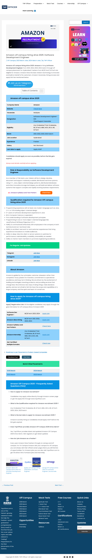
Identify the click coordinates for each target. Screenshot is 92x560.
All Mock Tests (43, 518)
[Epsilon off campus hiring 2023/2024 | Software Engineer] (32, 462)
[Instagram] (67, 557)
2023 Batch (11, 374)
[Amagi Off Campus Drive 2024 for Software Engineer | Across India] (50, 462)
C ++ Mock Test (44, 506)
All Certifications (63, 529)
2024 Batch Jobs (35, 60)
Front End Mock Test (45, 511)
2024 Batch (38, 371)
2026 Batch (23, 502)
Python (60, 509)
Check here (38, 109)
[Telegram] (72, 557)
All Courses (61, 511)
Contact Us (81, 518)
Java (59, 504)
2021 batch (22, 514)
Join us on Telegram (20, 84)
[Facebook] (64, 557)
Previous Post (7, 485)
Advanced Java (63, 522)
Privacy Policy (81, 509)
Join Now (36, 253)
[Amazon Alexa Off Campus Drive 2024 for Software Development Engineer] (14, 462)
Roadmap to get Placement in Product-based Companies (26, 352)
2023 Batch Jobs (22, 60)
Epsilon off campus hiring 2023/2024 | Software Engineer (32, 469)
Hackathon (23, 524)
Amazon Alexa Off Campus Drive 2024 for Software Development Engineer (13, 470)
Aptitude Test (43, 502)
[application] (43, 3)
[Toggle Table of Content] (40, 90)
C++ (59, 502)
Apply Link (46, 314)
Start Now (27, 357)
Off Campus (11, 60)
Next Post (59, 485)
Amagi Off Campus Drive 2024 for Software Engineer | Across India (50, 469)
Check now (46, 343)
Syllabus (41, 527)
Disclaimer (80, 516)
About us (80, 502)
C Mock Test (43, 504)
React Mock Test (44, 516)
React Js (61, 506)
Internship (22, 527)
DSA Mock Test (43, 509)
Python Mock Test (44, 514)
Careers (80, 504)
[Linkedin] (70, 557)
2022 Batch (38, 374)
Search (85, 22)
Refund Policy (81, 506)
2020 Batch (23, 516)
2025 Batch (23, 504)
